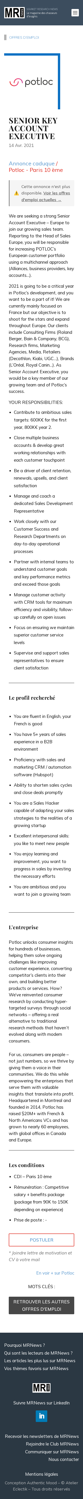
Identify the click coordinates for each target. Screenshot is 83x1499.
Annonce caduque (32, 163)
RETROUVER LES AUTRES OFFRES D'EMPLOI (41, 1305)
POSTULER (41, 1240)
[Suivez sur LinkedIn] (41, 1416)
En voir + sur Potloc (55, 1273)
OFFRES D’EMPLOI (24, 37)
